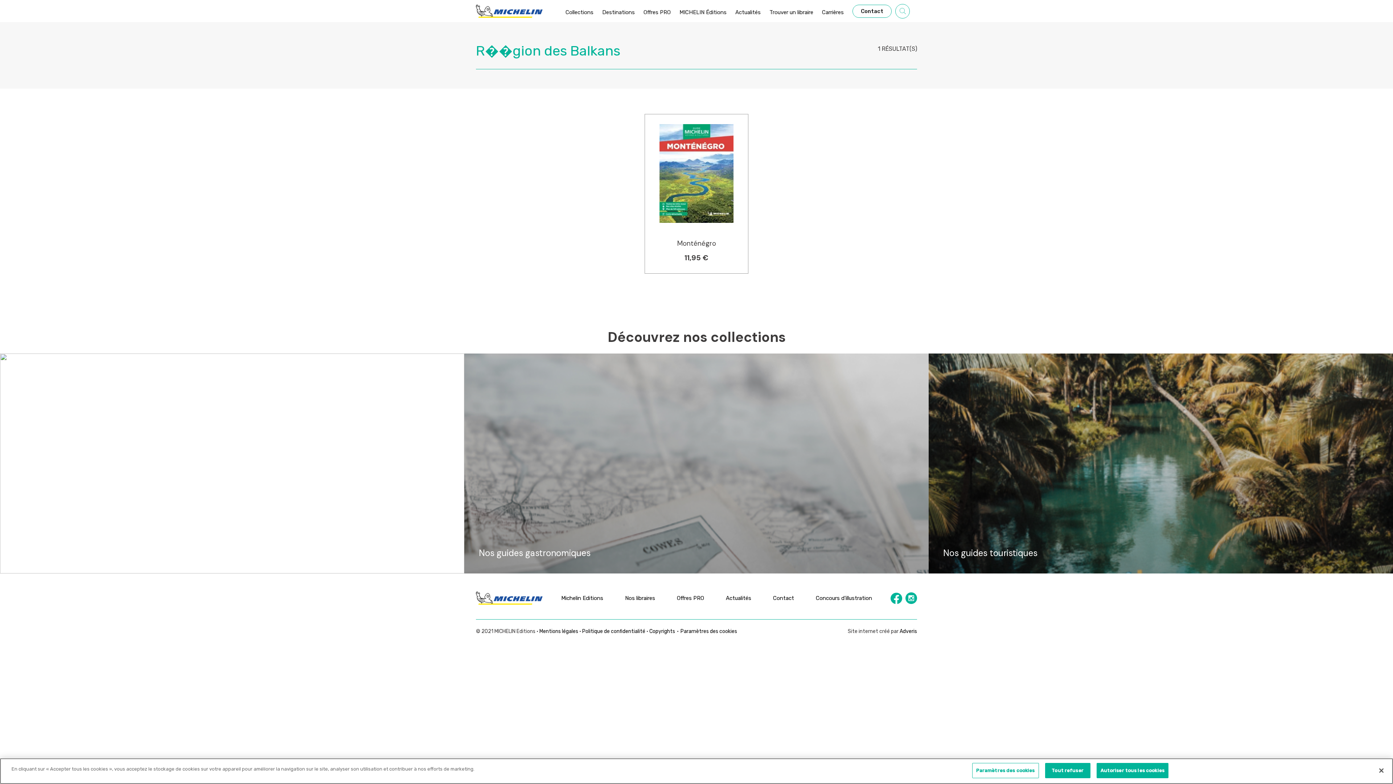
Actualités (738, 598)
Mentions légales (558, 631)
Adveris (908, 631)
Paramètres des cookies (709, 631)
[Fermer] (1381, 771)
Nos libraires (640, 598)
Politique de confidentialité (613, 631)
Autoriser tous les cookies (1132, 770)
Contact (783, 598)
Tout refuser (1068, 770)
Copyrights (662, 631)
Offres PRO (690, 598)
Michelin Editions (582, 598)
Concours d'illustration (844, 598)
